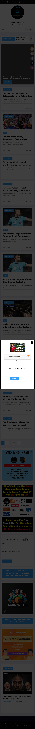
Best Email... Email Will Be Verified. (17, 368)
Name (17, 361)
